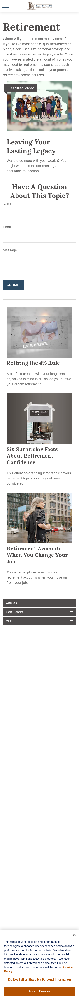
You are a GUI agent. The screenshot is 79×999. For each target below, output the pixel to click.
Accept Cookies (39, 991)
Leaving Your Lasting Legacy (31, 146)
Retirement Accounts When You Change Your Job (37, 555)
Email (7, 227)
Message (10, 250)
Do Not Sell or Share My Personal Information (39, 979)
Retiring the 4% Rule (33, 363)
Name (7, 204)
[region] (39, 964)
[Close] (74, 935)
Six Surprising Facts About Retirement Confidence (32, 455)
